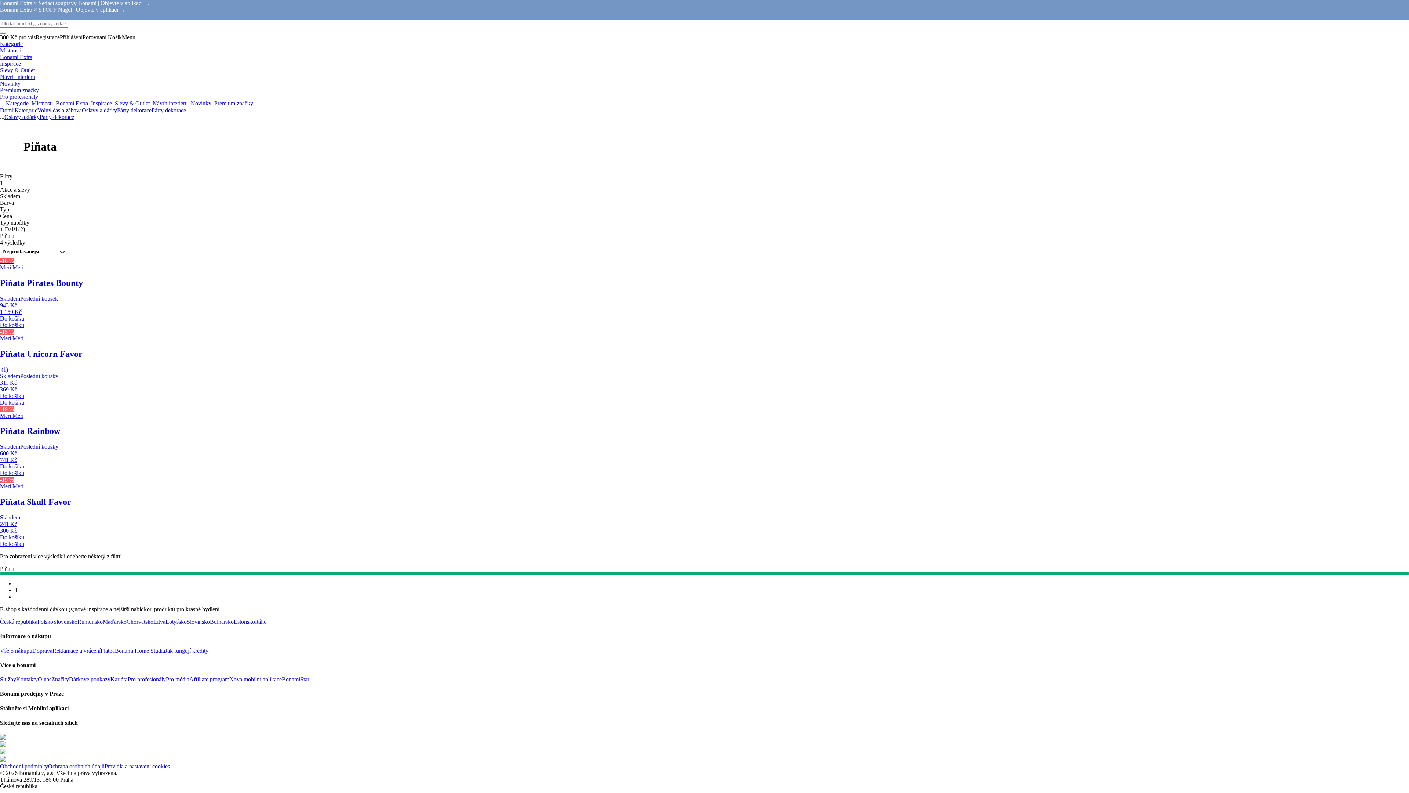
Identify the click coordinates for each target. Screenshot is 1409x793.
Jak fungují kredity (186, 651)
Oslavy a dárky (99, 110)
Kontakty (27, 679)
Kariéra (119, 679)
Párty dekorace (169, 110)
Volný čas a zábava (59, 110)
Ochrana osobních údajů (76, 766)
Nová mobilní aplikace (255, 679)
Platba (108, 651)
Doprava (42, 651)
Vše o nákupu (16, 651)
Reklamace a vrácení (76, 651)
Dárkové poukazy (89, 679)
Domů (7, 110)
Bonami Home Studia (140, 651)
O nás (44, 679)
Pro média (177, 679)
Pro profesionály (147, 679)
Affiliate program (209, 679)
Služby (8, 679)
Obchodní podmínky (24, 766)
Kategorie (26, 110)
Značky (60, 679)
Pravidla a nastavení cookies (137, 766)
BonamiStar (295, 679)
